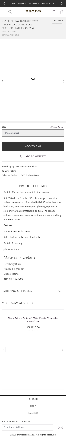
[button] (62, 3)
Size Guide (58, 127)
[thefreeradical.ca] (33, 11)
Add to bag (33, 146)
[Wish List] (54, 12)
